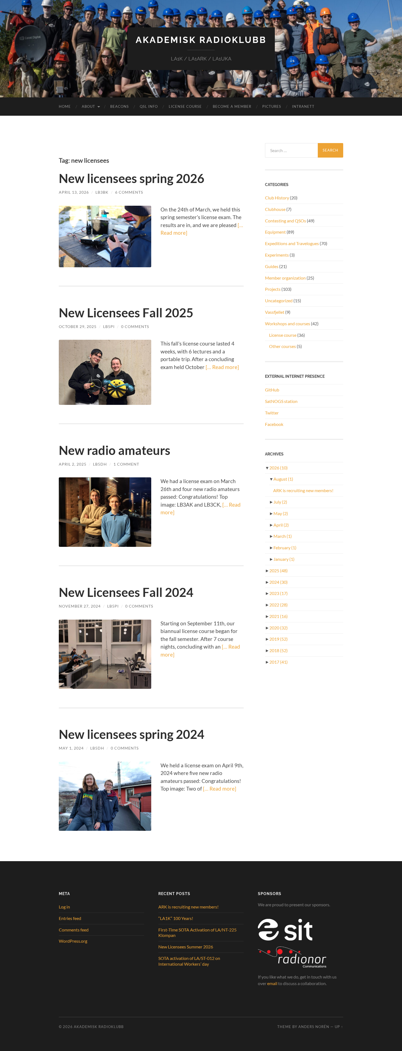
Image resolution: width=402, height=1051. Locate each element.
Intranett (303, 106)
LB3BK (102, 192)
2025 (278, 570)
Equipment (275, 231)
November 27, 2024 (80, 606)
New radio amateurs (114, 450)
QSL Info (149, 106)
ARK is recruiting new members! (303, 490)
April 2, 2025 (72, 464)
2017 (278, 661)
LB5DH (100, 464)
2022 (278, 604)
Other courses (282, 346)
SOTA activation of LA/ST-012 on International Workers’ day (189, 961)
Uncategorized (279, 300)
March (282, 536)
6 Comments (129, 192)
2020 (278, 627)
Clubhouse (275, 209)
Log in (64, 906)
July (280, 501)
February (284, 547)
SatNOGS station (281, 401)
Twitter (272, 412)
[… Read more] (222, 367)
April (281, 524)
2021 (278, 616)
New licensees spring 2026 (131, 178)
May (280, 513)
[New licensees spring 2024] (105, 796)
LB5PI (109, 326)
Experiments (277, 254)
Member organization (285, 277)
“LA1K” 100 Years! (175, 918)
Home (65, 106)
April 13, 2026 (74, 192)
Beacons (119, 106)
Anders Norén (313, 1026)
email (272, 983)
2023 (278, 593)
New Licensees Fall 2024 (126, 592)
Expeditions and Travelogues (292, 243)
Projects (273, 289)
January (284, 559)
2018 (278, 650)
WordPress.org (73, 940)
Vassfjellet (274, 312)
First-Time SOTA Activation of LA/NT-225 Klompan (197, 932)
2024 (278, 582)
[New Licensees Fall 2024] (105, 654)
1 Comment (126, 464)
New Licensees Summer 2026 (185, 946)
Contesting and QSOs (285, 220)
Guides (271, 266)
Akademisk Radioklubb (201, 40)
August (283, 478)
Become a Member (232, 106)
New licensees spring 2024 (131, 734)
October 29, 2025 (78, 326)
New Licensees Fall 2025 (126, 312)
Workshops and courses (287, 323)
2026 (278, 467)
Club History (277, 197)
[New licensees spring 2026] (105, 236)
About (88, 106)
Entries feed (70, 918)
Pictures (271, 106)
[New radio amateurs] (105, 512)
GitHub (272, 389)
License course (282, 335)
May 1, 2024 (71, 748)
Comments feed (74, 929)
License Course (185, 106)
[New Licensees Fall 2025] (105, 372)
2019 (278, 638)
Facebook (274, 424)
